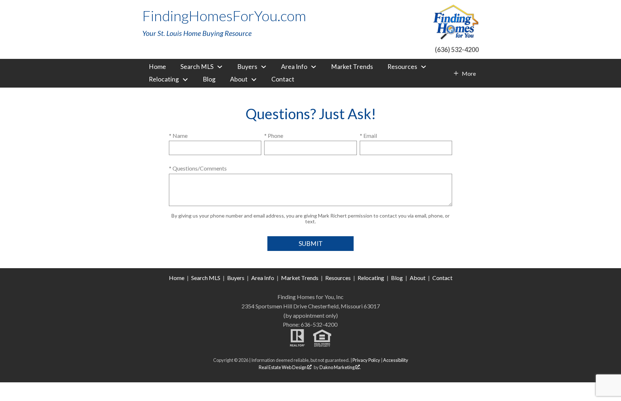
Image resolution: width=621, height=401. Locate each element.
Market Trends (352, 67)
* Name (178, 135)
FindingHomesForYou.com (224, 15)
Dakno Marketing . (340, 367)
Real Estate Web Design (283, 367)
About (418, 277)
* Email (368, 135)
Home (157, 67)
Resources (338, 277)
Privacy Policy (366, 360)
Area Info (262, 277)
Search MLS (205, 277)
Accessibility (395, 360)
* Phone (273, 135)
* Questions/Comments (198, 168)
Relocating (371, 277)
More (468, 73)
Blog (209, 79)
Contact (282, 79)
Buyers (235, 277)
